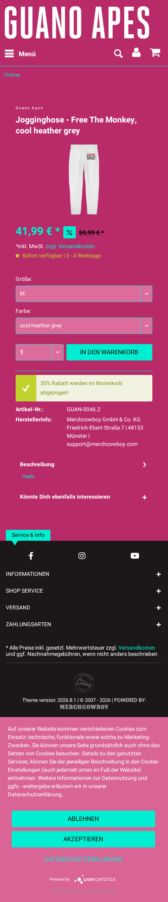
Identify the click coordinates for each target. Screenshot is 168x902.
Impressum (61, 891)
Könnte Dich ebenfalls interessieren (65, 497)
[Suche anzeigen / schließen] (118, 54)
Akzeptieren (83, 839)
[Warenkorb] (155, 54)
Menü (27, 54)
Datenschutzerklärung (83, 859)
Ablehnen (83, 819)
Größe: (24, 279)
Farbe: (23, 311)
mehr (28, 476)
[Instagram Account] (82, 556)
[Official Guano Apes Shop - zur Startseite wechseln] (82, 21)
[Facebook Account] (31, 556)
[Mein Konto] (137, 54)
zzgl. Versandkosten (70, 246)
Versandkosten (136, 648)
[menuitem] (20, 54)
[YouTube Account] (134, 556)
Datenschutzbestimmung (95, 891)
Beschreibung (37, 464)
